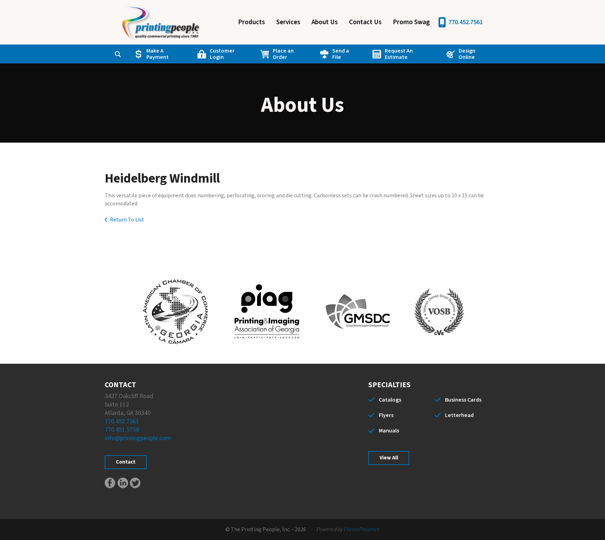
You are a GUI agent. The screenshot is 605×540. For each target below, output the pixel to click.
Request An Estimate (399, 54)
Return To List (127, 220)
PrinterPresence (362, 529)
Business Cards (463, 400)
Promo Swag (411, 22)
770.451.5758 (122, 429)
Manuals (389, 431)
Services (288, 22)
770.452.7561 (465, 22)
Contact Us (365, 22)
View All (389, 458)
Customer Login (222, 54)
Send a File (340, 54)
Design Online (467, 54)
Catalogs (390, 400)
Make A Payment (157, 54)
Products (251, 22)
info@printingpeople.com (138, 438)
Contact (125, 462)
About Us (325, 22)
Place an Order (283, 54)
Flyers (386, 415)
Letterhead (459, 415)
